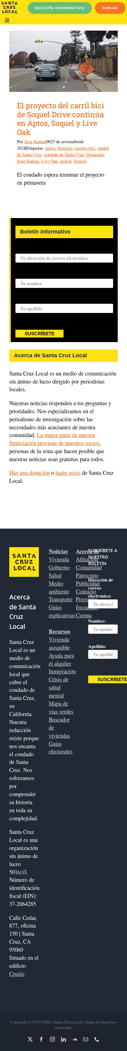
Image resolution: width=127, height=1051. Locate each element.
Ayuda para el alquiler (61, 659)
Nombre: (24, 275)
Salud (55, 575)
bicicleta (65, 148)
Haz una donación (29, 472)
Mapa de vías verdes (61, 707)
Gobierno (59, 567)
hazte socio (67, 472)
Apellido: (24, 300)
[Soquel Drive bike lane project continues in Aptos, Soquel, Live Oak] (63, 61)
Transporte (60, 599)
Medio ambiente (59, 587)
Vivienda (59, 559)
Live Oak (49, 161)
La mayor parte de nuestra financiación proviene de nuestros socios (54, 439)
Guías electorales (60, 747)
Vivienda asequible (59, 643)
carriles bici (85, 148)
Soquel (80, 161)
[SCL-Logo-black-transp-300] (10, 4)
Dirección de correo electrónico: (47, 250)
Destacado (95, 154)
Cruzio (16, 973)
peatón (66, 161)
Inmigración (62, 671)
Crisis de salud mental (58, 687)
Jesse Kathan (35, 141)
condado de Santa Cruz (64, 154)
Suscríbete (40, 333)
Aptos (50, 148)
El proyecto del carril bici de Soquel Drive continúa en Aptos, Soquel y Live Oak (60, 119)
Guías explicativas (62, 611)
